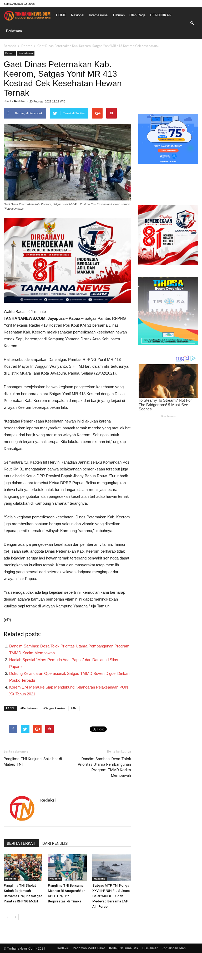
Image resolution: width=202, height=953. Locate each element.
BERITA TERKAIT (21, 843)
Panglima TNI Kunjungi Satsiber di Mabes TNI (33, 761)
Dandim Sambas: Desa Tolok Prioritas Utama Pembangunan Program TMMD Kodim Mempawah (104, 767)
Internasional (98, 15)
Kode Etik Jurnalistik (123, 948)
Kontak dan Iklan (174, 948)
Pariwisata (14, 31)
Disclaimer (150, 948)
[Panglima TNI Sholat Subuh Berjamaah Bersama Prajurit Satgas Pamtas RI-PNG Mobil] (23, 867)
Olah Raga (137, 15)
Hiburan (119, 15)
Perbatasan (26, 53)
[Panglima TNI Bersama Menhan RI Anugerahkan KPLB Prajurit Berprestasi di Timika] (67, 867)
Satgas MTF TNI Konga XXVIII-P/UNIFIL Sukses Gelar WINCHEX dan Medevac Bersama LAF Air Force (111, 895)
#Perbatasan (29, 708)
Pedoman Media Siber (89, 948)
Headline (11, 878)
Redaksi (19, 101)
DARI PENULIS (55, 843)
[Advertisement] (168, 77)
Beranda (10, 45)
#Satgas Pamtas (54, 708)
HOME (61, 15)
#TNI (74, 708)
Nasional (77, 15)
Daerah (26, 45)
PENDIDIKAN (160, 15)
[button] (192, 23)
